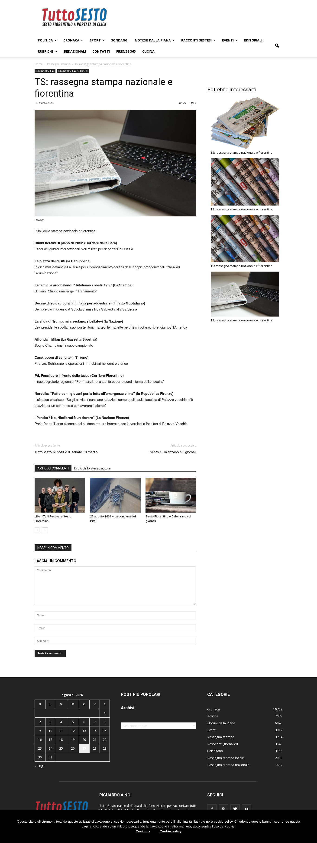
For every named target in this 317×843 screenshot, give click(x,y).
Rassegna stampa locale (225, 758)
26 (73, 748)
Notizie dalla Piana (153, 40)
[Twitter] (235, 809)
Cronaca (71, 40)
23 (40, 748)
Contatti (101, 51)
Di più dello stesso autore (92, 468)
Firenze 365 (126, 51)
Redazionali (75, 51)
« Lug (39, 766)
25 (61, 748)
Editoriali (253, 40)
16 (40, 739)
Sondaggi (119, 40)
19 (73, 739)
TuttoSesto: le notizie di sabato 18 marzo (66, 452)
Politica (45, 40)
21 (95, 739)
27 (84, 748)
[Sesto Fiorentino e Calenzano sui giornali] (171, 495)
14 (95, 731)
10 (50, 731)
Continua (143, 831)
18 (61, 739)
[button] (276, 45)
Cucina (148, 51)
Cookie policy (170, 831)
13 (84, 731)
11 (61, 731)
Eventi (228, 40)
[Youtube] (246, 809)
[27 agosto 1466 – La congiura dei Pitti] (115, 495)
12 (73, 731)
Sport (95, 40)
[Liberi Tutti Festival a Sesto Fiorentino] (60, 495)
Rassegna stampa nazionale (72, 70)
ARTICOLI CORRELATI (53, 468)
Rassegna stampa (45, 70)
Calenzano (215, 751)
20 (84, 739)
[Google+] (223, 809)
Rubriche (46, 51)
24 (50, 748)
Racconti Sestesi (196, 40)
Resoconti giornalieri (222, 744)
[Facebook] (212, 809)
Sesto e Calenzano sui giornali (173, 452)
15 (105, 731)
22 (105, 739)
